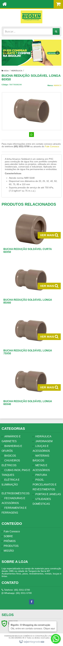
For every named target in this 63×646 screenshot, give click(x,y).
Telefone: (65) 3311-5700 (16, 590)
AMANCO (57, 85)
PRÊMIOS (10, 541)
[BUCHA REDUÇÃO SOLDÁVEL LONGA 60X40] (31, 387)
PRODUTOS (11, 546)
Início (6, 71)
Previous (5, 52)
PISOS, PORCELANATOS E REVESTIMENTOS (45, 484)
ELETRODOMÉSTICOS (16, 493)
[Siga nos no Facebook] (31, 602)
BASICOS (10, 455)
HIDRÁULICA (16, 71)
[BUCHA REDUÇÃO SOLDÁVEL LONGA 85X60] (31, 286)
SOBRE (8, 536)
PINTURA (41, 475)
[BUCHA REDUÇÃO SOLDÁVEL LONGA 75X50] (31, 337)
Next (57, 51)
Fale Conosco (52, 146)
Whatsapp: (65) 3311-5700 (18, 593)
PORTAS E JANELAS (48, 494)
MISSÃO (9, 550)
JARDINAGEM (43, 441)
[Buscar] (56, 31)
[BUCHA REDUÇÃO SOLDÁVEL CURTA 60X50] (31, 235)
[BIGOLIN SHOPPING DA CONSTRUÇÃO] (31, 16)
